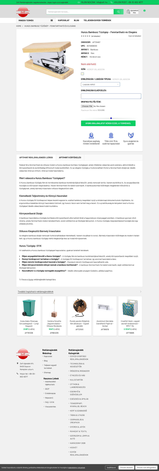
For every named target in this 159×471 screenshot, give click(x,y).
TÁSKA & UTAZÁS (77, 415)
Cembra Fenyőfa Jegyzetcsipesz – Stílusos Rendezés (54, 323)
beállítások (111, 467)
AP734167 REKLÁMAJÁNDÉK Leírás (36, 157)
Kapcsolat (63, 20)
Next (140, 291)
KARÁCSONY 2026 (77, 443)
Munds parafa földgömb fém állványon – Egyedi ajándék (79, 323)
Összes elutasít (126, 467)
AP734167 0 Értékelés (70, 157)
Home (30, 279)
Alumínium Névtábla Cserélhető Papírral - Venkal (104, 323)
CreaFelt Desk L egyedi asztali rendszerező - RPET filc (130, 323)
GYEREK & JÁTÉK (77, 427)
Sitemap (47, 372)
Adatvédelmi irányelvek (76, 468)
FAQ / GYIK (49, 402)
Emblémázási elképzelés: (94, 90)
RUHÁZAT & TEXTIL (78, 431)
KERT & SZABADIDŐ (78, 410)
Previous (137, 291)
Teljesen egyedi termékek (97, 20)
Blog (76, 20)
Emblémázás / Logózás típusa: (105, 79)
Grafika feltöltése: (91, 102)
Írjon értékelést (134, 36)
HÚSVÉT (73, 447)
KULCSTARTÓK (76, 380)
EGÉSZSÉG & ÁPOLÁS (79, 399)
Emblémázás (50, 393)
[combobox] (84, 11)
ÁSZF (47, 389)
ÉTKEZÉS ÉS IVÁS (77, 375)
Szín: (93, 69)
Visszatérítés (50, 406)
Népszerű (49, 397)
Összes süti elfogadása (146, 467)
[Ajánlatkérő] (134, 12)
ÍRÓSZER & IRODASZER (79, 371)
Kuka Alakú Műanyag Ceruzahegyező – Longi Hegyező (29, 323)
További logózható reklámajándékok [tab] (35, 291)
